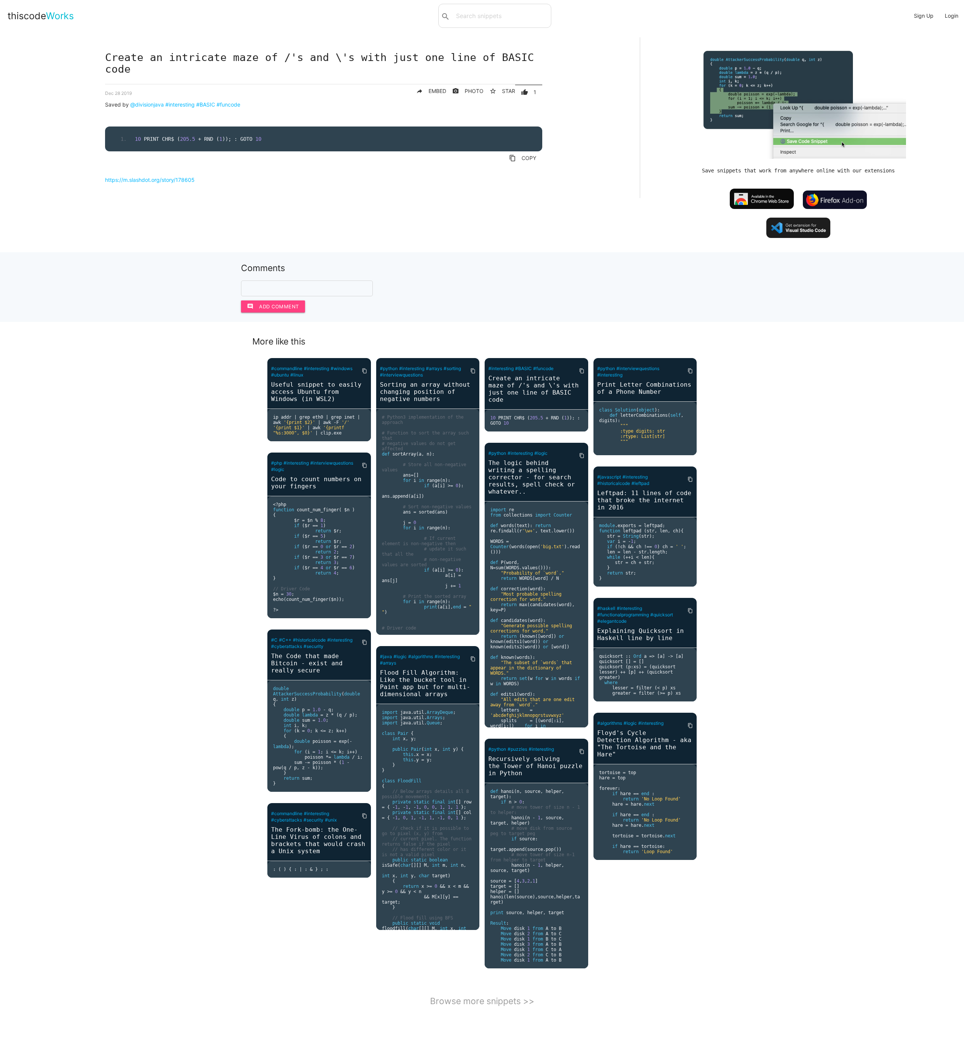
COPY (522, 158)
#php (276, 463)
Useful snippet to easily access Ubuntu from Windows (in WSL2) (316, 391)
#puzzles (517, 749)
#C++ (285, 640)
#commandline (286, 368)
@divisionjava (147, 104)
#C (274, 640)
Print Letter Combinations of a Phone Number (644, 388)
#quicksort (661, 614)
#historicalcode (309, 640)
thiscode (41, 15)
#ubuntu (280, 375)
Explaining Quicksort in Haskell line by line (640, 634)
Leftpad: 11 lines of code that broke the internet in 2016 (644, 500)
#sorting (452, 368)
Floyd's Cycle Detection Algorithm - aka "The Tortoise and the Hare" (644, 743)
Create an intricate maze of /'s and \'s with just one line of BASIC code (533, 389)
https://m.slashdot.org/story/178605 (150, 180)
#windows (341, 368)
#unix (331, 820)
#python (389, 368)
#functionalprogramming (623, 614)
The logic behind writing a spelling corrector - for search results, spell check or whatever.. (531, 477)
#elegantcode (612, 621)
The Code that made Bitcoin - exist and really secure (307, 663)
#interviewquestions (331, 463)
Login (951, 15)
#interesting (180, 104)
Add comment (273, 306)
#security (313, 646)
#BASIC (205, 104)
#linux (296, 375)
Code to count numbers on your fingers (316, 483)
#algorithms (420, 656)
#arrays (434, 368)
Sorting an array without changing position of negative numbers (425, 391)
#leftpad (640, 483)
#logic (277, 469)
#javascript (609, 477)
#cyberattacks (286, 646)
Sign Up (923, 15)
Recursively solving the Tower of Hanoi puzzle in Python (535, 766)
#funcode (228, 104)
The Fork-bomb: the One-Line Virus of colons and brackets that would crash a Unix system (318, 840)
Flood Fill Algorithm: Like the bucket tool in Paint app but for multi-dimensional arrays (425, 683)
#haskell (606, 608)
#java (386, 656)
